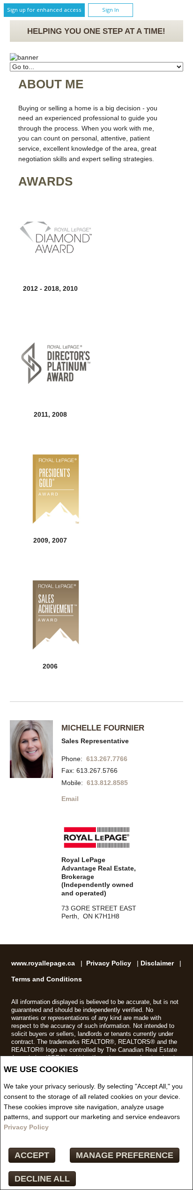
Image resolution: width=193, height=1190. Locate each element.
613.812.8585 (107, 782)
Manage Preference (124, 1155)
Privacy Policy (26, 1127)
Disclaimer (157, 963)
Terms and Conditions (46, 979)
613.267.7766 (106, 758)
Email (70, 798)
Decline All (42, 1178)
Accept (32, 1155)
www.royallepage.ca (43, 963)
